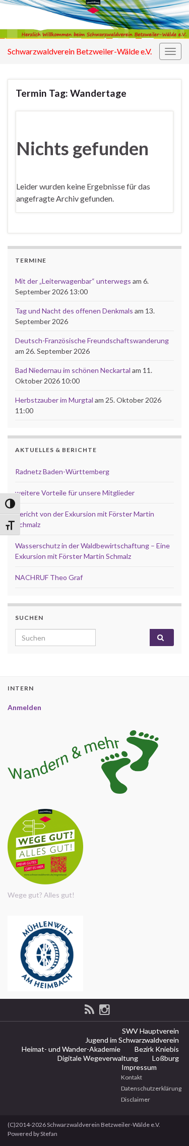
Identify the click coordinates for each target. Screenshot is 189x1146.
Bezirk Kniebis (156, 1049)
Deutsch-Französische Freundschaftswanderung (92, 340)
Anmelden (24, 707)
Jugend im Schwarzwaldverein (131, 1040)
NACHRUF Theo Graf (49, 577)
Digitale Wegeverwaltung (97, 1058)
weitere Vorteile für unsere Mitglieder (75, 492)
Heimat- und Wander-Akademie (70, 1049)
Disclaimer (135, 1099)
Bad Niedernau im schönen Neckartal (73, 370)
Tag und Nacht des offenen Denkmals (74, 310)
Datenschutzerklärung (150, 1088)
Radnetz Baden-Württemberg (62, 471)
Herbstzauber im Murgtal (54, 400)
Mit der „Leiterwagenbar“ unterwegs (73, 281)
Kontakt (131, 1077)
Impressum (138, 1067)
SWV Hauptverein (149, 1031)
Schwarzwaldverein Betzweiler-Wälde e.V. (80, 51)
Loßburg (165, 1058)
